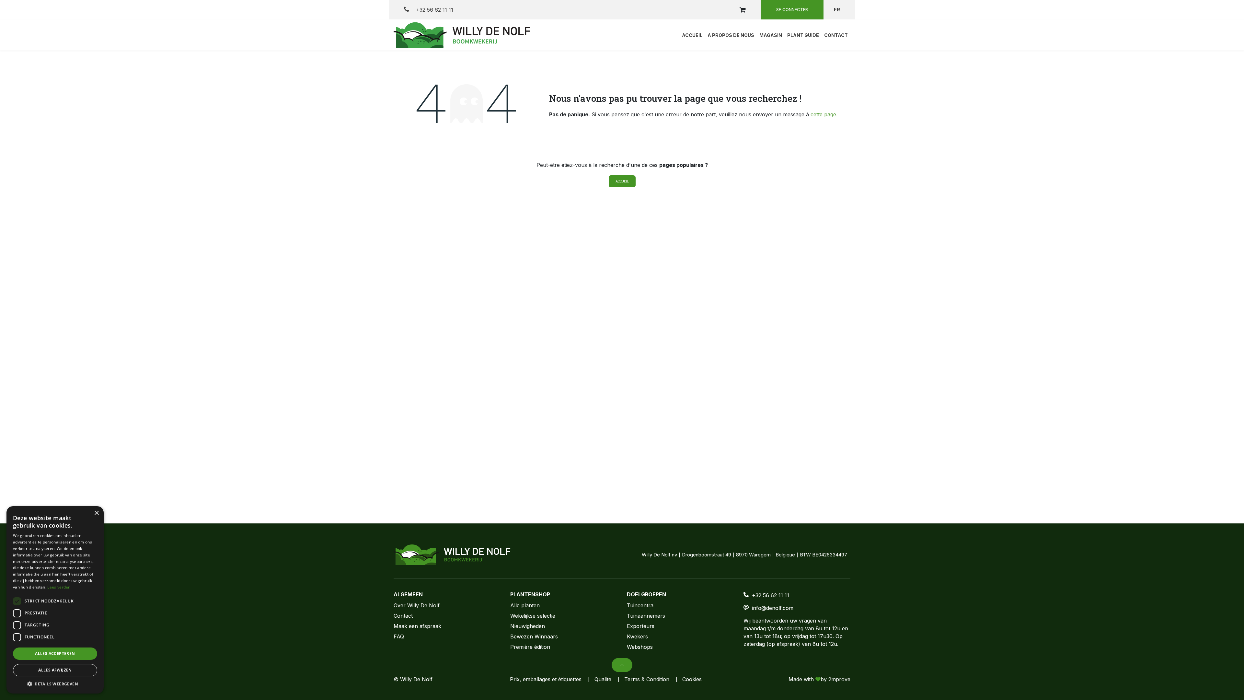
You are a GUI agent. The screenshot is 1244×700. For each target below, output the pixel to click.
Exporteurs (640, 626)
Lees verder (58, 587)
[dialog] (55, 600)
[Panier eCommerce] (742, 10)
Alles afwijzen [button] (55, 670)
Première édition (530, 647)
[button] (622, 665)
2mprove (839, 679)
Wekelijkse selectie (532, 615)
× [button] (96, 513)
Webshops (640, 647)
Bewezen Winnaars (534, 636)
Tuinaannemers (646, 615)
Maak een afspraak (417, 626)
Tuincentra (640, 605)
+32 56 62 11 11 (433, 9)
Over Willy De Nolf (417, 605)
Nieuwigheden (527, 626)
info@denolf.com (772, 608)
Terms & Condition (646, 679)
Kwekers (637, 636)
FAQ (399, 636)
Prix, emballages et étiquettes (546, 679)
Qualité (602, 679)
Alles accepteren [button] (55, 653)
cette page (823, 114)
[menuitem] (692, 35)
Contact (403, 615)
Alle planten (525, 605)
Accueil (622, 181)
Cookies (692, 679)
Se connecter (792, 9)
